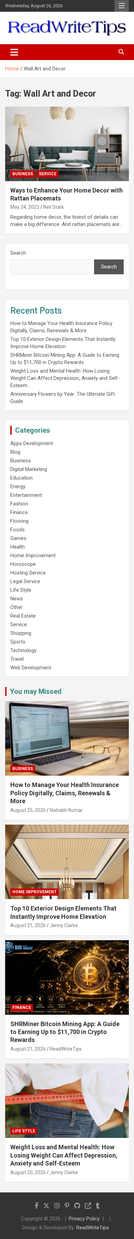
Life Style (20, 590)
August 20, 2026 (28, 1172)
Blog (15, 452)
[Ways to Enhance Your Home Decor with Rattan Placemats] (67, 143)
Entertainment (26, 495)
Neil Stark (53, 207)
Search (18, 253)
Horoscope (23, 564)
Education (21, 478)
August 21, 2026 (28, 925)
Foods (17, 530)
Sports (17, 642)
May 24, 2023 (24, 207)
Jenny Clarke (64, 925)
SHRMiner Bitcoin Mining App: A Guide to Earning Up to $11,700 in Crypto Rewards (65, 1032)
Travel (17, 659)
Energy (17, 486)
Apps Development (31, 443)
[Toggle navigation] (14, 52)
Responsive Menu (121, 6)
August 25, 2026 (28, 810)
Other (16, 607)
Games (18, 538)
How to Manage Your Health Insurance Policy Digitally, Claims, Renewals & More (64, 793)
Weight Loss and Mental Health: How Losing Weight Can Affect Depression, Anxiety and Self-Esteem (65, 378)
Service (47, 173)
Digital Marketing (28, 469)
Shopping (20, 633)
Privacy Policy (84, 1219)
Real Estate (23, 616)
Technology (23, 650)
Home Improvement (33, 555)
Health (17, 547)
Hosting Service (28, 573)
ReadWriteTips (66, 1049)
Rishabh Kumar (66, 810)
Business (22, 173)
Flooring (19, 521)
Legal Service (25, 581)
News (16, 599)
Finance (19, 512)
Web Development (30, 668)
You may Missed (36, 691)
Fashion (19, 504)
